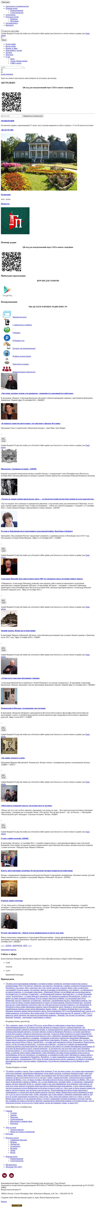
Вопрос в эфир (11, 48)
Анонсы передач (17, 1130)
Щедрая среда (11, 1165)
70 (26, 946)
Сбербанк (16, 333)
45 (15, 946)
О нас (8, 57)
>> (31, 946)
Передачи (9, 55)
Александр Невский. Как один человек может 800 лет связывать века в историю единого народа (42, 579)
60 (24, 946)
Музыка (13, 1142)
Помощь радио (11, 8)
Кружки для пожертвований (24, 348)
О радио (13, 1113)
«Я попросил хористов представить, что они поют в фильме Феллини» (31, 423)
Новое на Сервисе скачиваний (22, 1132)
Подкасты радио (12, 17)
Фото (12, 59)
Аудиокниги (15, 1146)
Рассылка (9, 1134)
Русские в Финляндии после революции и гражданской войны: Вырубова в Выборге (37, 531)
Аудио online (11, 44)
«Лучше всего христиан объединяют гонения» (20, 678)
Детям (12, 1150)
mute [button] (3, 441)
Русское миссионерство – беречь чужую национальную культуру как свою (32, 933)
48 (21, 946)
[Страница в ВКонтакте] (4, 1175)
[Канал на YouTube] (11, 1175)
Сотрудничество (16, 13)
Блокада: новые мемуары (12, 901)
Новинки (14, 19)
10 (6, 946)
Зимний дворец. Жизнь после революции (18, 631)
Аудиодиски (10, 15)
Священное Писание (18, 1140)
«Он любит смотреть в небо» (13, 758)
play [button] (3, 438)
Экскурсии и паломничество (17, 6)
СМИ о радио (15, 63)
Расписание (6, 195)
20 (8, 946)
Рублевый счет (18, 341)
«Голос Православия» (19, 61)
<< (2, 946)
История (13, 1148)
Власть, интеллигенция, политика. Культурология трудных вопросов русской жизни (37, 871)
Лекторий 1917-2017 (14, 1167)
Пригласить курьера (21, 364)
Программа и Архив (14, 50)
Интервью (14, 21)
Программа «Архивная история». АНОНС (19, 469)
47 (19, 946)
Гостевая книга (12, 23)
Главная (9, 1111)
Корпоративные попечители (24, 372)
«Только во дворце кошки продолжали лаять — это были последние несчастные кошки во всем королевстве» (47, 499)
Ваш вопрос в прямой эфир (21, 1121)
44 (13, 946)
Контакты (9, 25)
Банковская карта (19, 317)
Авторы (9, 53)
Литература (15, 1144)
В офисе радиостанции (22, 356)
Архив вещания (16, 1119)
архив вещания (7, 74)
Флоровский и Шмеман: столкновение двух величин (23, 708)
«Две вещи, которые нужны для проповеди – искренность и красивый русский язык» (37, 393)
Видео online (11, 46)
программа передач (8, 950)
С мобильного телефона (22, 325)
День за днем (11, 1127)
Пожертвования (16, 10)
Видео (12, 1153)
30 (10, 946)
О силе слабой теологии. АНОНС (15, 838)
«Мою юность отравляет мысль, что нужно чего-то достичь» (26, 806)
